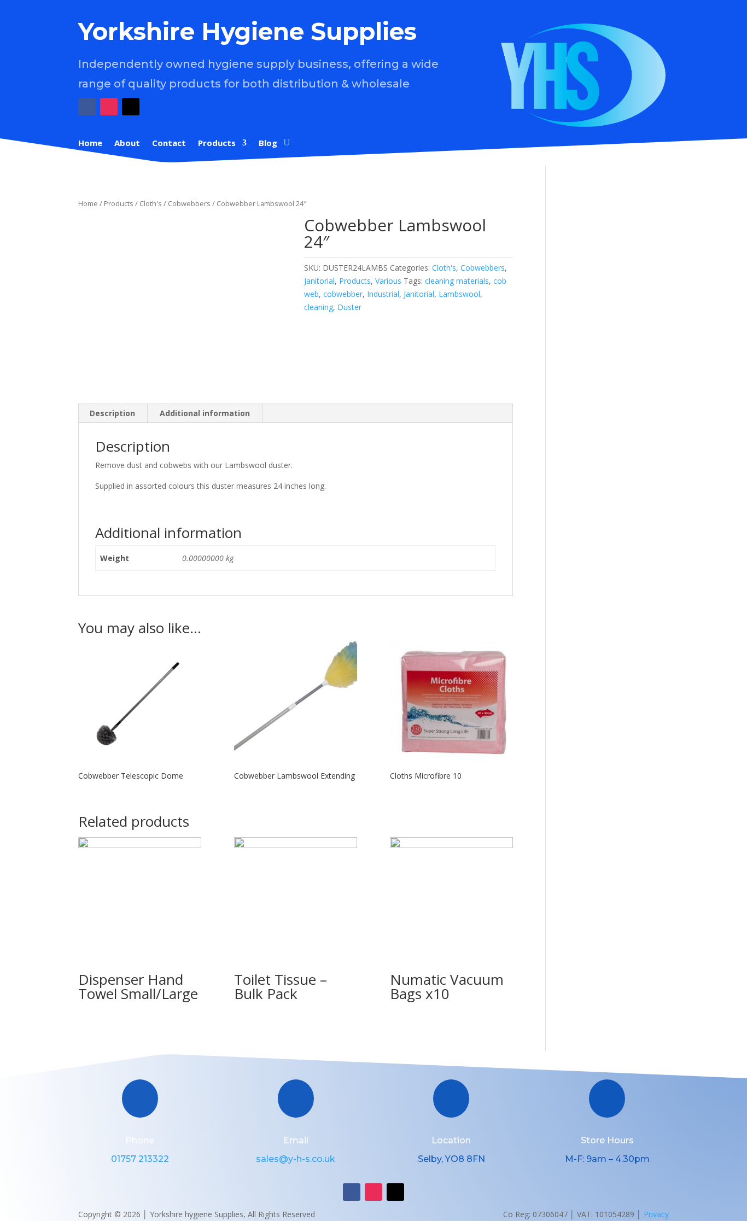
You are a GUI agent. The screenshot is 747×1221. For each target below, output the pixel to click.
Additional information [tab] (205, 413)
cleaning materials (457, 281)
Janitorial (319, 281)
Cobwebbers (189, 203)
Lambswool (459, 294)
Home (90, 143)
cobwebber (343, 294)
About (127, 143)
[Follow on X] (130, 106)
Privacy (656, 1214)
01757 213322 (140, 1159)
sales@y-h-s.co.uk (295, 1159)
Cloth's (150, 203)
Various (388, 281)
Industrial (383, 294)
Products (217, 143)
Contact (169, 143)
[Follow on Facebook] (87, 106)
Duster (349, 307)
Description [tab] (112, 413)
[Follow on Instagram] (109, 106)
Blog (268, 143)
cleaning (318, 307)
